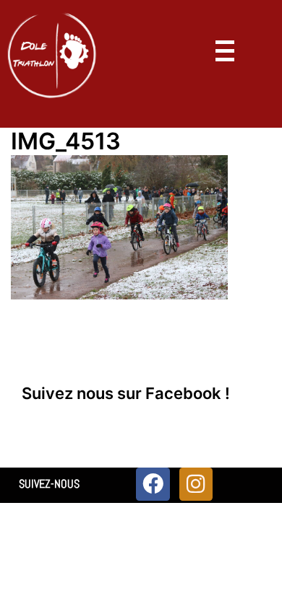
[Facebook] (152, 484)
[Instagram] (196, 484)
